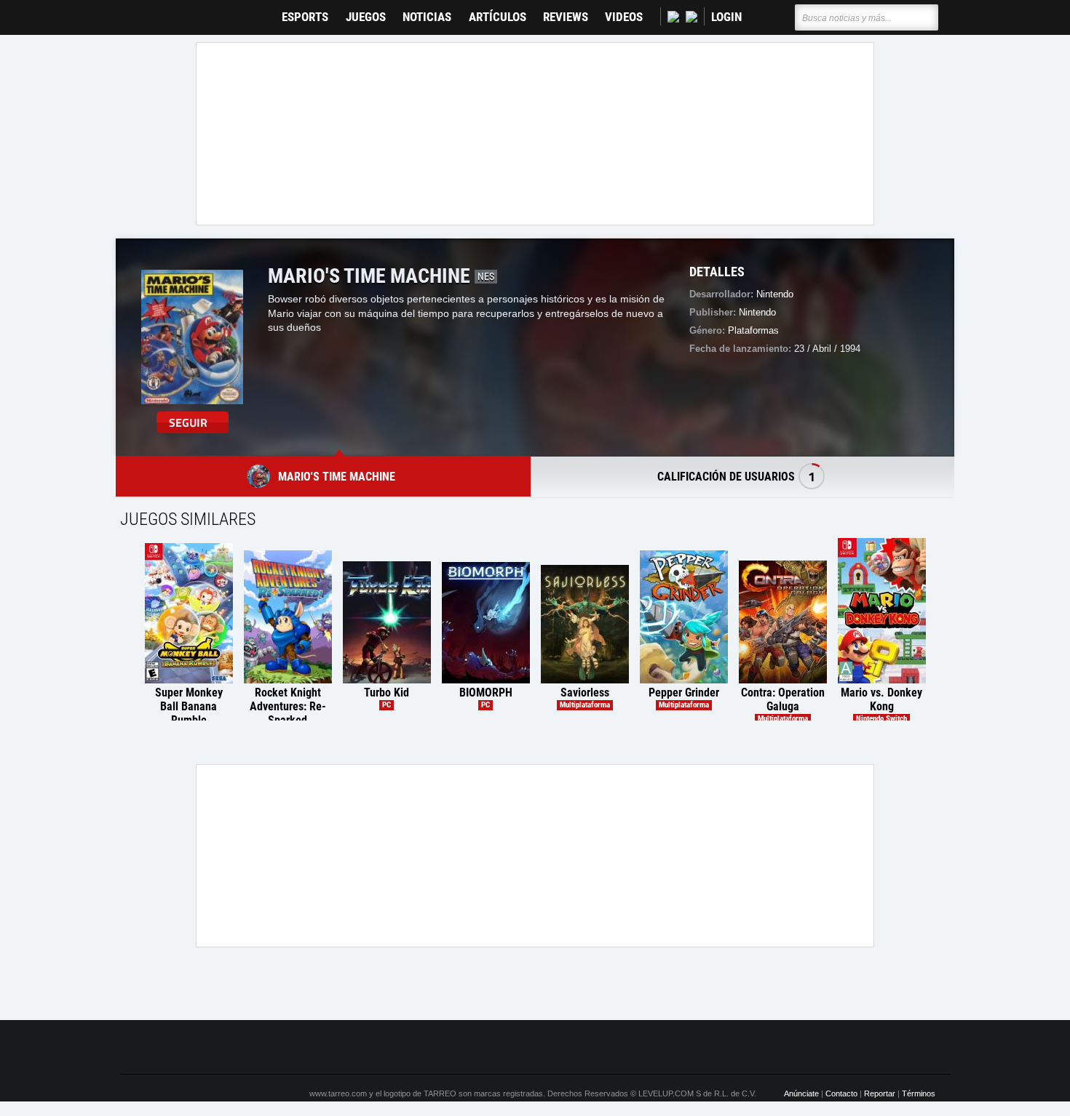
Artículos (497, 17)
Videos (624, 17)
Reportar (879, 1093)
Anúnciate (801, 1093)
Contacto (841, 1093)
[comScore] (701, 1047)
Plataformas (753, 330)
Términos (918, 1093)
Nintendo (774, 294)
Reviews (565, 17)
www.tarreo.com (338, 1093)
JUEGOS (366, 17)
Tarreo (140, 10)
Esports (305, 17)
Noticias (427, 17)
